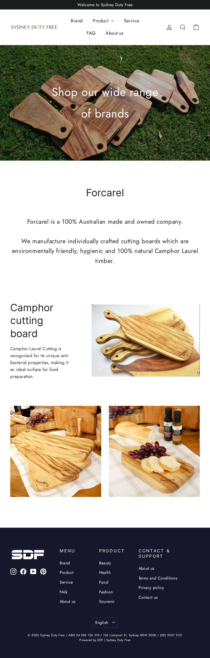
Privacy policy (151, 588)
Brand (76, 20)
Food (104, 582)
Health (105, 572)
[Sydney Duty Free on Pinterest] (43, 571)
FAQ (91, 33)
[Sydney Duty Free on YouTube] (33, 571)
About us (114, 33)
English (101, 622)
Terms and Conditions (158, 578)
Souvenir (107, 601)
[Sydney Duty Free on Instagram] (13, 571)
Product (101, 20)
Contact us (148, 597)
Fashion (106, 592)
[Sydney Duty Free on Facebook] (23, 571)
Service (131, 20)
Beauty (105, 563)
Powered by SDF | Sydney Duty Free (104, 640)
